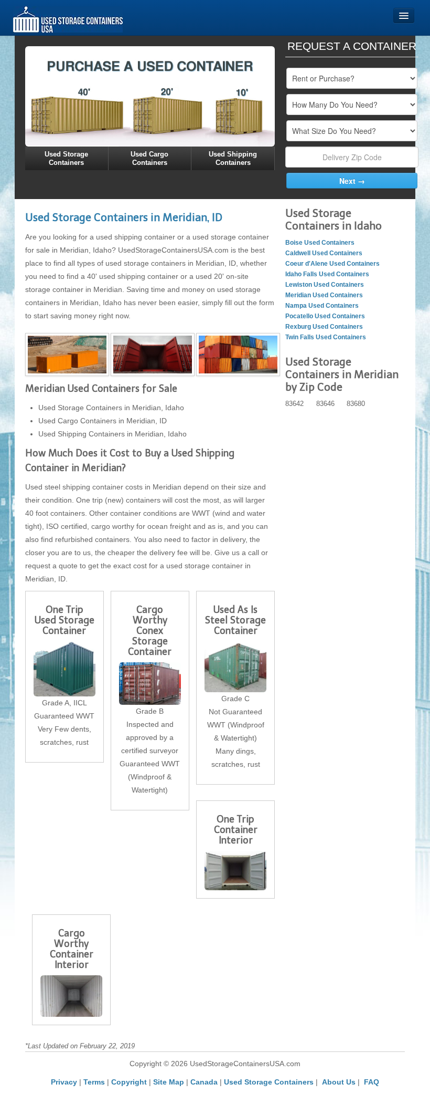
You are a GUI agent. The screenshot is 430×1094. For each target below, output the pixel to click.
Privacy (64, 1082)
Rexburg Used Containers (324, 326)
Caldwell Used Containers (323, 253)
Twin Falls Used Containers (325, 337)
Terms (94, 1082)
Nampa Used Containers (322, 305)
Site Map (168, 1082)
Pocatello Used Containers (325, 316)
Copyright (129, 1082)
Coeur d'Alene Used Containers (332, 263)
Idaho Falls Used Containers (327, 274)
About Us (339, 1082)
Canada (204, 1082)
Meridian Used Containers (324, 295)
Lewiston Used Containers (324, 284)
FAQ (371, 1082)
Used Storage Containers (269, 1082)
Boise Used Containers (319, 242)
